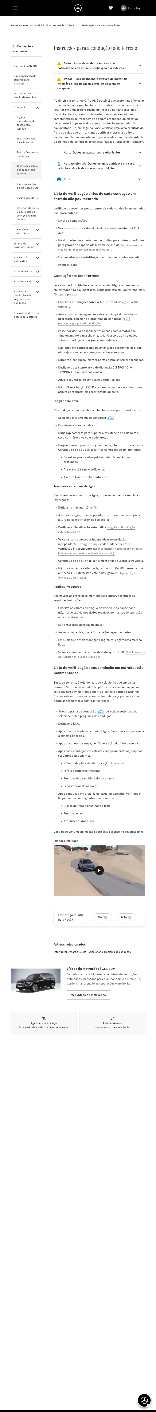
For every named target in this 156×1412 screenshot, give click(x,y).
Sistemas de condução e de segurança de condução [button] (22, 297)
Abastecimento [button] (23, 271)
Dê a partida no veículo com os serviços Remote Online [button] (26, 213)
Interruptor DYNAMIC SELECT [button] (25, 245)
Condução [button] (20, 107)
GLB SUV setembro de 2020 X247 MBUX (57, 25)
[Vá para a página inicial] (78, 8)
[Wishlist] (111, 8)
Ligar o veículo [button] (25, 198)
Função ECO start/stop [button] (24, 231)
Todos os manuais (22, 25)
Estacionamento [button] (23, 281)
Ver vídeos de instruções (88, 995)
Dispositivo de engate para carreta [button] (25, 315)
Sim (100, 917)
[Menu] (15, 8)
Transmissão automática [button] (21, 259)
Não (124, 917)
